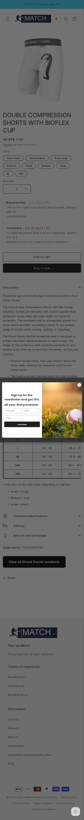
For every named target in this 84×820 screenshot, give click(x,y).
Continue (22, 424)
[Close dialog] (79, 385)
